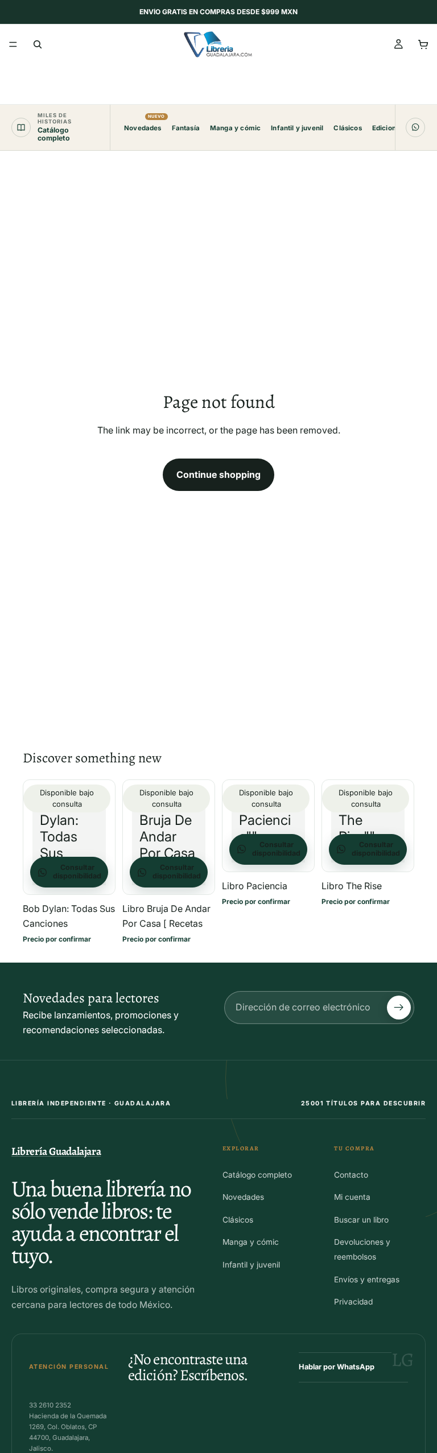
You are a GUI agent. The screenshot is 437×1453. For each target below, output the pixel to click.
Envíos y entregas (366, 1279)
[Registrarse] (399, 1007)
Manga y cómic (235, 128)
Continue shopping (218, 474)
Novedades (143, 123)
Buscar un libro (361, 1219)
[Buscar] (37, 44)
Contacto (351, 1174)
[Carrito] (423, 44)
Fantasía (186, 128)
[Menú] (13, 44)
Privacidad (353, 1301)
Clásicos (347, 128)
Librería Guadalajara (56, 1151)
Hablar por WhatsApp (336, 1367)
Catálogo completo (257, 1174)
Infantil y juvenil (297, 128)
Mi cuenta (352, 1197)
